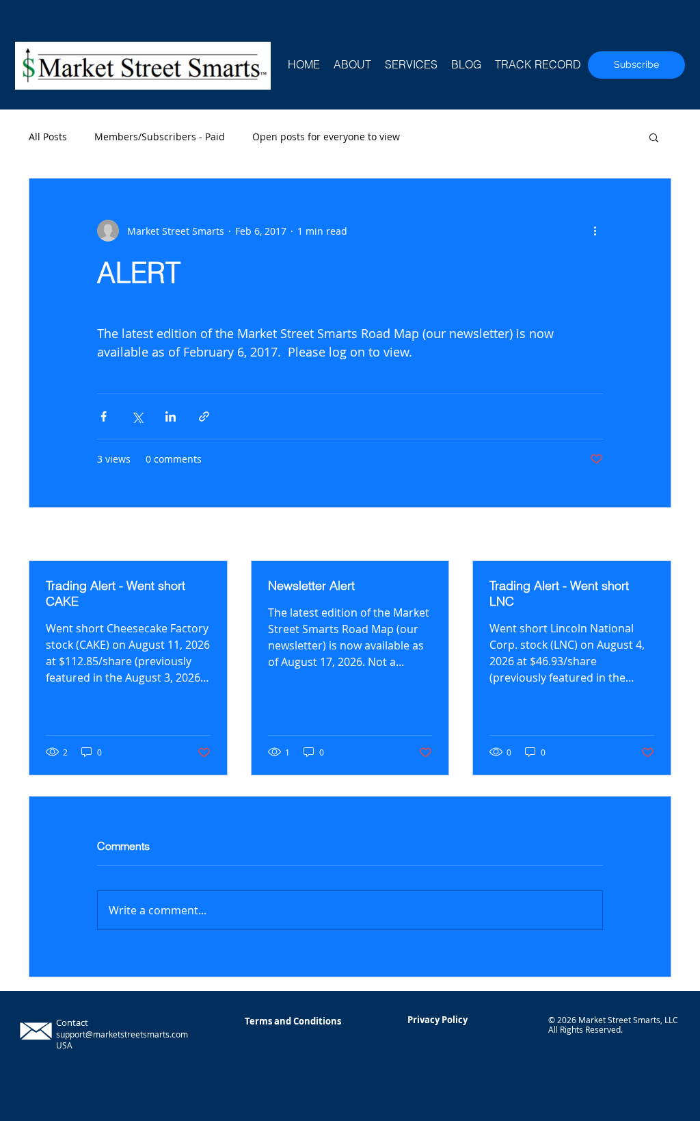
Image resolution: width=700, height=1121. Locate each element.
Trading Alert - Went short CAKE (115, 593)
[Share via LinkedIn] (170, 416)
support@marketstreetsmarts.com (122, 1034)
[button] (653, 136)
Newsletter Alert (311, 585)
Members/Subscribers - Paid (159, 136)
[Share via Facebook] (103, 416)
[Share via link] (204, 416)
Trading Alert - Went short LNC (559, 593)
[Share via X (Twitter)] (137, 416)
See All (656, 535)
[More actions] (595, 230)
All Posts (48, 136)
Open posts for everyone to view (326, 136)
